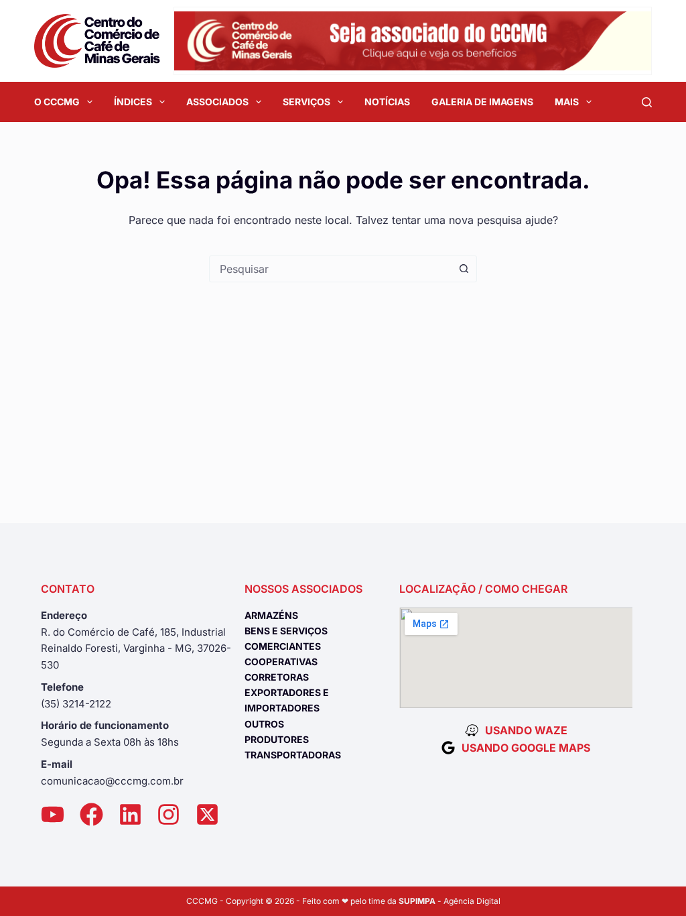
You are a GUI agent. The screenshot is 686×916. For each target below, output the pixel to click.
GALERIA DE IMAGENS (482, 101)
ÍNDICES (133, 101)
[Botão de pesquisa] (463, 269)
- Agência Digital (449, 901)
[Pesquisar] (647, 102)
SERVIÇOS (306, 101)
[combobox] (330, 268)
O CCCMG (57, 101)
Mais (567, 101)
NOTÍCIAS (387, 101)
